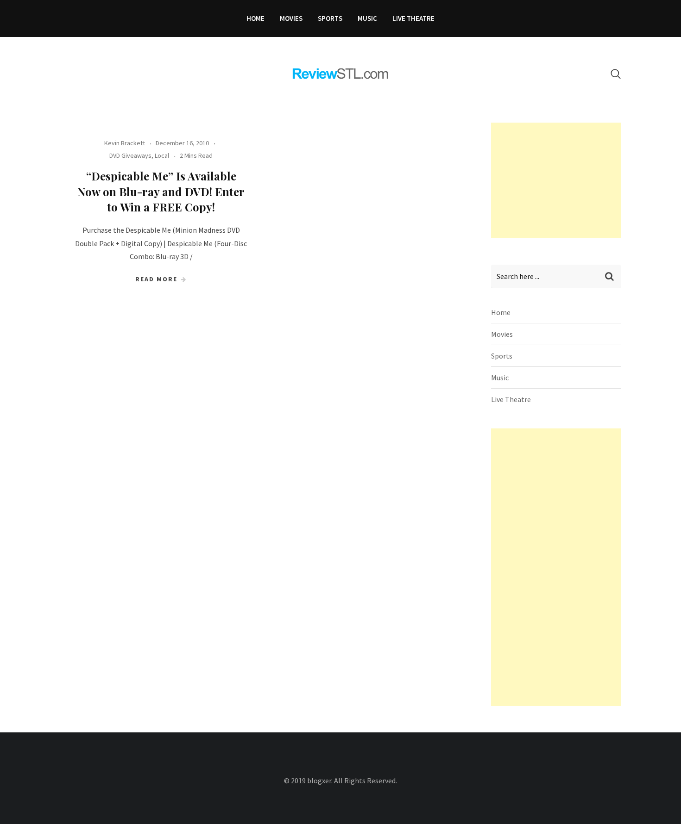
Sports (330, 18)
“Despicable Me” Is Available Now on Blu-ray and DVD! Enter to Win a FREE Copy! (161, 191)
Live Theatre (413, 18)
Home (255, 18)
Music (367, 18)
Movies (291, 18)
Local (162, 155)
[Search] (616, 74)
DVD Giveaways (130, 155)
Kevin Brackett (124, 143)
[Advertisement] (560, 180)
